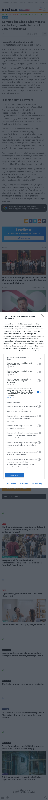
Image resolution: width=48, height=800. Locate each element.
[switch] (39, 364)
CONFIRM (14, 475)
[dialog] (24, 400)
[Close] (43, 316)
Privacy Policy (37, 484)
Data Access (24, 484)
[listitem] (24, 358)
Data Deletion (11, 484)
